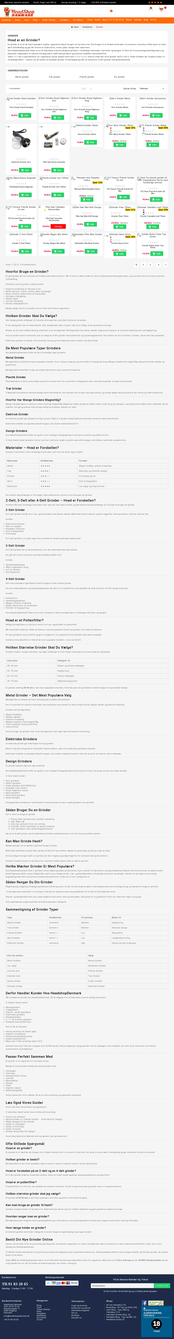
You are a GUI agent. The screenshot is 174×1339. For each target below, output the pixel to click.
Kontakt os (76, 1318)
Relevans (152, 88)
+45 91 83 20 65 (11, 1320)
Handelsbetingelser (80, 1310)
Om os (74, 1313)
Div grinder (119, 77)
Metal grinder (22, 77)
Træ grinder (54, 77)
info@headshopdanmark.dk (16, 1316)
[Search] (111, 11)
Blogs (109, 1301)
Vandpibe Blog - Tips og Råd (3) (121, 1317)
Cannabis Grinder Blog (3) (118, 1315)
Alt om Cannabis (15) (116, 1305)
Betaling (75, 1315)
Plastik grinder (87, 77)
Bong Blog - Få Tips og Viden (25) (121, 1307)
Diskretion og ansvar (81, 1308)
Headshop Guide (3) (115, 1319)
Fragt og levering (79, 1306)
